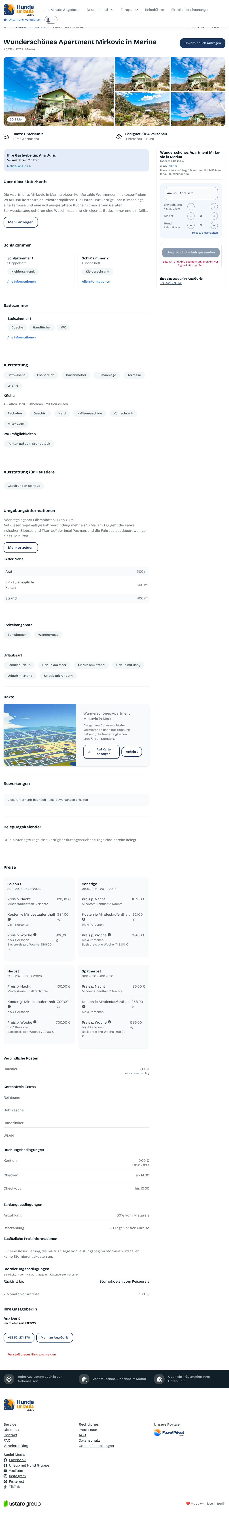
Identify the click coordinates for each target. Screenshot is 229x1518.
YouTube (16, 1471)
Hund (168, 223)
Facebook (17, 1460)
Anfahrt (132, 752)
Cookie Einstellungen (96, 1446)
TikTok (14, 1487)
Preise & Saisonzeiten (204, 232)
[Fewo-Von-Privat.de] (189, 1432)
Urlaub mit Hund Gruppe (29, 1465)
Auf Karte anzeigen (104, 752)
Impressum (88, 1430)
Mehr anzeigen (21, 222)
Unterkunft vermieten (24, 20)
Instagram (17, 1476)
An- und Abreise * (180, 193)
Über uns (11, 1430)
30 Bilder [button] (16, 119)
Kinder (169, 216)
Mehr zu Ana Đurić (19, 165)
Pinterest (16, 1481)
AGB (82, 1435)
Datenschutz (89, 1440)
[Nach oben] (219, 1508)
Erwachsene (173, 205)
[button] (59, 91)
